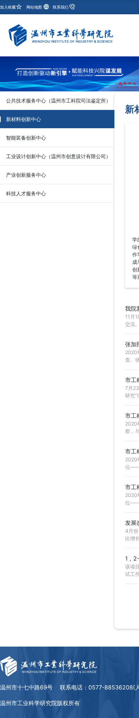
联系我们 (60, 7)
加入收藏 (8, 7)
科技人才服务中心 (26, 193)
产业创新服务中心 (26, 175)
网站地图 (34, 7)
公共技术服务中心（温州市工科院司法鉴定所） (58, 100)
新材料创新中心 (23, 119)
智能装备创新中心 (26, 138)
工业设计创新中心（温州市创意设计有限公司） (58, 156)
